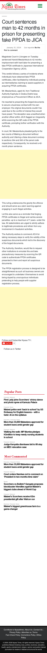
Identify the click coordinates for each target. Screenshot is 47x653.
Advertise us (26, 632)
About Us (29, 629)
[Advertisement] (23, 174)
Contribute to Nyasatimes (14, 629)
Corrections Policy (28, 635)
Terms (34, 632)
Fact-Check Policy (13, 635)
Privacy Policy (15, 632)
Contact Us (38, 629)
